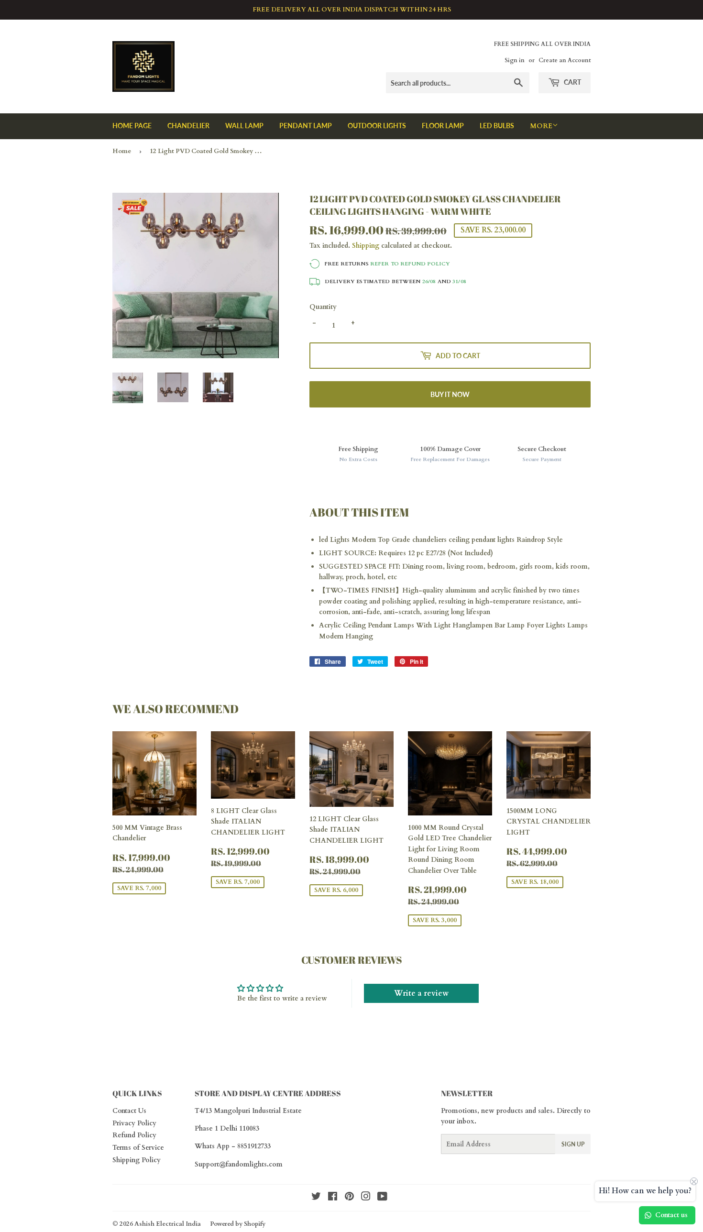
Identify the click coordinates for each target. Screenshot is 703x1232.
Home (121, 151)
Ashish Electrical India (167, 1224)
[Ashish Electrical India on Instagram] (366, 1197)
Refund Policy (134, 1135)
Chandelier (188, 125)
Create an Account (564, 60)
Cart (571, 82)
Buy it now (450, 394)
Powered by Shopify (237, 1224)
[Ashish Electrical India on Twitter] (316, 1197)
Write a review (421, 993)
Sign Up (572, 1144)
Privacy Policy (134, 1123)
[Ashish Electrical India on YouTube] (382, 1197)
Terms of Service (138, 1147)
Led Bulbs (497, 125)
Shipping (365, 245)
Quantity (323, 306)
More (541, 126)
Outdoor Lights (377, 125)
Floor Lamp (443, 125)
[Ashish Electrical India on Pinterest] (349, 1197)
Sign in (515, 60)
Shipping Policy (136, 1160)
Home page (132, 125)
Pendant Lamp (305, 125)
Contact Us (129, 1110)
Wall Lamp (244, 125)
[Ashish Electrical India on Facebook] (333, 1197)
